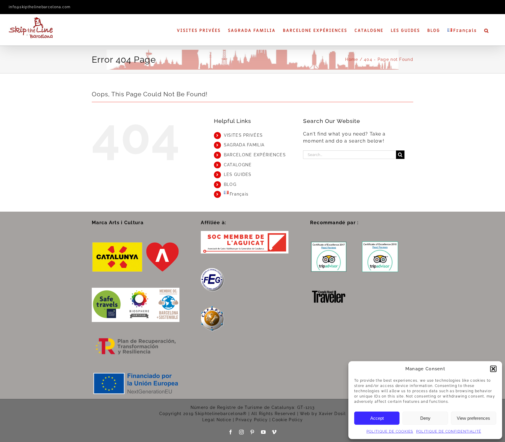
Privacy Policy (252, 419)
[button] (493, 369)
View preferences (473, 418)
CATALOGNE (238, 164)
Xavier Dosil (332, 413)
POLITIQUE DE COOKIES (389, 431)
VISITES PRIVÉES (243, 135)
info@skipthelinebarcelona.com (40, 7)
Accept (377, 418)
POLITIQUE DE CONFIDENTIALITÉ (448, 431)
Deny (425, 418)
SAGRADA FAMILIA (244, 145)
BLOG (230, 184)
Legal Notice (216, 419)
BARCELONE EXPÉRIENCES (255, 155)
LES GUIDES (238, 174)
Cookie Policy (287, 419)
